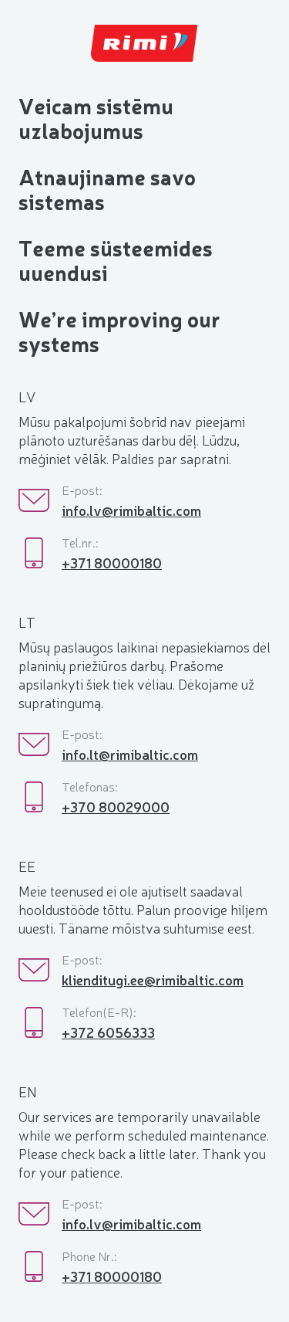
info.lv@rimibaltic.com (131, 509)
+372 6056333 (108, 1031)
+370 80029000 (116, 806)
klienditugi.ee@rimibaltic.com (153, 979)
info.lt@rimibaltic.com (130, 753)
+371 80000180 (112, 562)
